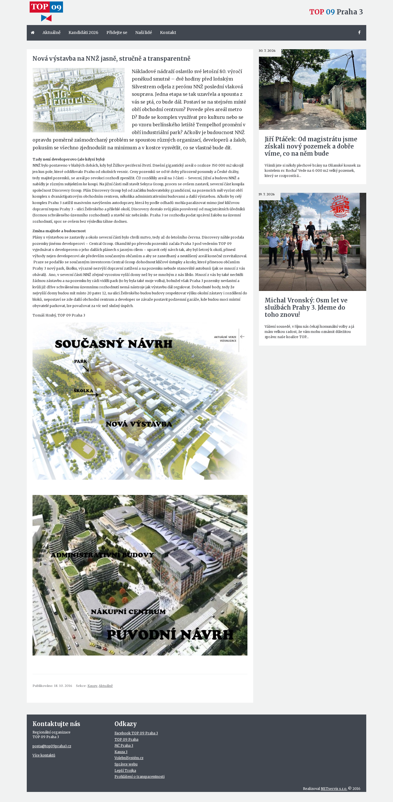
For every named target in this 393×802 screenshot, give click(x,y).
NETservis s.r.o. (334, 789)
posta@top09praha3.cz (52, 746)
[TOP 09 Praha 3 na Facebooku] (360, 32)
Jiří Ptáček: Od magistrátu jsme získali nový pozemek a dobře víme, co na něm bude (311, 146)
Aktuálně (106, 686)
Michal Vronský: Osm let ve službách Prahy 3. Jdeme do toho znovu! (306, 307)
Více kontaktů (44, 755)
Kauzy (92, 686)
